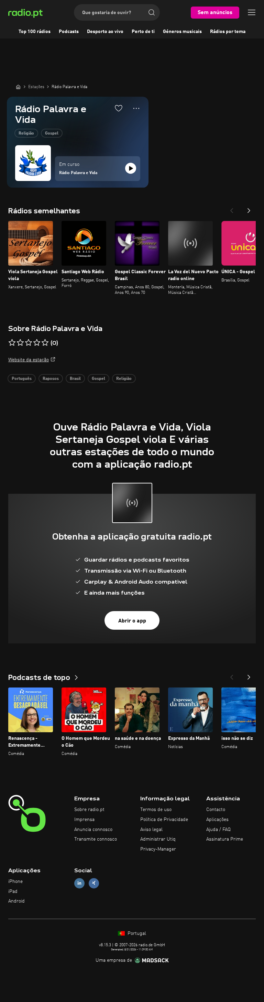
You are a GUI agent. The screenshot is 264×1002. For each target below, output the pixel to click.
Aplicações (217, 819)
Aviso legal (151, 829)
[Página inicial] (18, 86)
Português (22, 379)
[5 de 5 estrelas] (45, 343)
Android (16, 901)
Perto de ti (143, 31)
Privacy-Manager (158, 849)
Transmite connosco (95, 839)
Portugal (136, 933)
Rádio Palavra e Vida (78, 173)
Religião (26, 133)
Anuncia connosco (93, 829)
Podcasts (69, 31)
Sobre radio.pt (89, 809)
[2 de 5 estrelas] (20, 343)
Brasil (75, 379)
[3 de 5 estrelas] (28, 343)
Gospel (51, 133)
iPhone (15, 881)
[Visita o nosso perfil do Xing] (94, 883)
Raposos (51, 379)
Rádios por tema (227, 31)
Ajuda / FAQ (218, 829)
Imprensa (84, 819)
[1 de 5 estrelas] (12, 343)
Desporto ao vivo (105, 31)
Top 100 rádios (35, 31)
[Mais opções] (136, 108)
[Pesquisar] (151, 12)
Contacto (215, 809)
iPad (13, 891)
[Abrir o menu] (252, 12)
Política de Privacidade (164, 819)
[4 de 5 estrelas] (37, 343)
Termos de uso (156, 809)
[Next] (249, 208)
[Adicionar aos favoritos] (118, 108)
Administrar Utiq (158, 839)
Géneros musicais (182, 31)
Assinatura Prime (224, 839)
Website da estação (28, 360)
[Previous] (232, 208)
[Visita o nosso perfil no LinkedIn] (79, 883)
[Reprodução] (130, 168)
